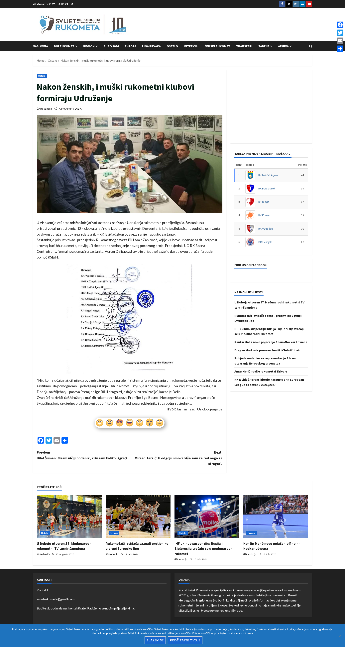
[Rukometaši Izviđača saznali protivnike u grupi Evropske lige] (138, 516)
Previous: (82, 455)
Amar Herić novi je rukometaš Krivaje (260, 371)
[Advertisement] (239, 25)
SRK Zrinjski (265, 241)
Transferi (244, 46)
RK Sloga (263, 201)
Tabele (263, 46)
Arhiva (283, 46)
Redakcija (46, 108)
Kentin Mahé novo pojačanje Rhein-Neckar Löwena (270, 342)
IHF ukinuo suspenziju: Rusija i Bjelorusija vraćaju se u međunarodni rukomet (204, 548)
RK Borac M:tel (266, 188)
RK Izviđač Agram (268, 174)
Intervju (191, 46)
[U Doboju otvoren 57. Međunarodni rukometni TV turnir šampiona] (69, 516)
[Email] (340, 41)
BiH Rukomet (64, 46)
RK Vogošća (265, 228)
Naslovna (40, 46)
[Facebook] (340, 25)
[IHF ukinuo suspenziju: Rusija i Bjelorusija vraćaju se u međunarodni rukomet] (206, 516)
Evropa (130, 46)
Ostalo (172, 46)
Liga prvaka (151, 46)
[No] (340, 636)
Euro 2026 (111, 46)
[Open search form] (310, 46)
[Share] (340, 49)
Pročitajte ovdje (185, 640)
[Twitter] (340, 33)
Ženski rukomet (217, 46)
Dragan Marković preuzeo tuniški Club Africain (267, 350)
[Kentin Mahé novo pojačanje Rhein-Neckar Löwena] (275, 516)
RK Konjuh (264, 215)
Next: (178, 458)
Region (89, 46)
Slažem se (155, 640)
